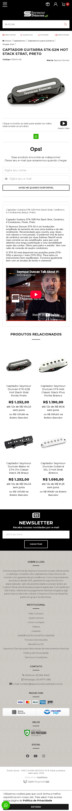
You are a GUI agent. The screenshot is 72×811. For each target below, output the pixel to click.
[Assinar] (36, 544)
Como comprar (36, 622)
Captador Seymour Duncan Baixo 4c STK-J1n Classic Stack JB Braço (18, 468)
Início (8, 41)
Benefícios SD (36, 644)
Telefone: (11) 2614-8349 (37, 675)
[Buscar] (65, 24)
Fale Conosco (36, 613)
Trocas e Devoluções (36, 639)
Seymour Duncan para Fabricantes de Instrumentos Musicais (36, 648)
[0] (63, 4)
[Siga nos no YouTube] (35, 756)
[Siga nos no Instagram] (43, 756)
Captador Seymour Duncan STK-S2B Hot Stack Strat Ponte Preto (18, 390)
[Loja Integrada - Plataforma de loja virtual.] (36, 781)
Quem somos (36, 618)
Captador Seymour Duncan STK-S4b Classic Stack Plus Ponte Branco (53, 390)
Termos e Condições (36, 657)
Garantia (36, 631)
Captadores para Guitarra (41, 41)
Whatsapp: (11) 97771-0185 (37, 679)
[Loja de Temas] (42, 777)
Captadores (19, 41)
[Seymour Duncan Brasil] (36, 14)
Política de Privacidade (36, 653)
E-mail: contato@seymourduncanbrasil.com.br (37, 684)
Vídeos (36, 626)
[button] (63, 124)
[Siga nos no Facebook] (27, 756)
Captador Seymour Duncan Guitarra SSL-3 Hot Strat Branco (53, 468)
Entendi (36, 807)
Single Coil (8, 44)
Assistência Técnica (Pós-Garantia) (36, 635)
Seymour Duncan (61, 60)
